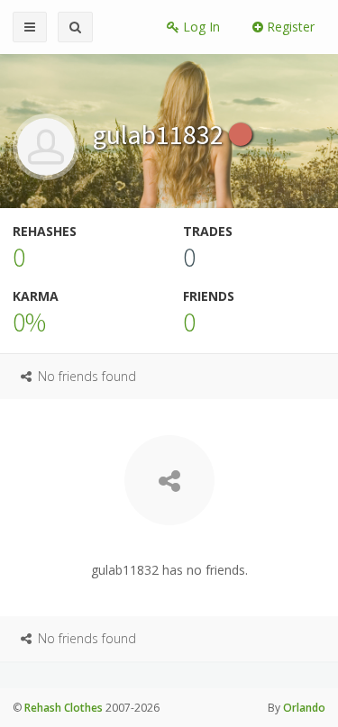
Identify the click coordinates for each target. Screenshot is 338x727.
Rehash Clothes (63, 707)
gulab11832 (161, 134)
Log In (199, 26)
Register (289, 26)
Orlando (304, 707)
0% (29, 321)
